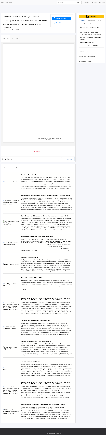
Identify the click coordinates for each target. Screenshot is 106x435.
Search (78, 2)
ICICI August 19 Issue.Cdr (86, 61)
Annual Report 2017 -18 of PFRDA (31, 278)
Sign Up (87, 2)
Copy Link (69, 159)
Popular (99, 20)
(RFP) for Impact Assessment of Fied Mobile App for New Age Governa (43, 404)
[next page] (11, 159)
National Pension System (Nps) (87, 56)
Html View (6, 38)
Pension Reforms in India (29, 175)
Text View (15, 38)
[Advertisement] (53, 9)
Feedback (58, 433)
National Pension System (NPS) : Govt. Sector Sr (36, 341)
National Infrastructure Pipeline (30, 362)
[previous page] (2, 159)
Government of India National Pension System (35, 320)
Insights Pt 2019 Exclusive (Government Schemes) (37, 236)
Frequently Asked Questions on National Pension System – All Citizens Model (45, 195)
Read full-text (59, 23)
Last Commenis (91, 20)
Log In (95, 2)
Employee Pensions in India (29, 257)
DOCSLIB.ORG (6, 2)
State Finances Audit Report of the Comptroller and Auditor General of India (44, 216)
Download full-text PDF (62, 18)
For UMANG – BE (83, 51)
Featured (83, 20)
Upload (103, 2)
